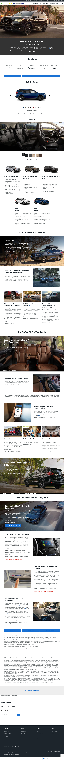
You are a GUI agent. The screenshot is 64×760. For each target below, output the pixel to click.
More (57, 3)
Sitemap (14, 752)
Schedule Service (24, 733)
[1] (49, 48)
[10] (39, 415)
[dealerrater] (18, 746)
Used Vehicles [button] (45, 3)
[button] (62, 3)
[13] (17, 517)
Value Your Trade (39, 735)
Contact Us (54, 735)
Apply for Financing (40, 733)
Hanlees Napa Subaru (57, 751)
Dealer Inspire (17, 754)
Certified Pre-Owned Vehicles (7, 734)
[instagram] (15, 746)
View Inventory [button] (12, 76)
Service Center (23, 731)
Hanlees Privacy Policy (24, 752)
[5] (45, 66)
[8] (26, 251)
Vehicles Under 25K (7, 738)
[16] (19, 605)
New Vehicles (6, 731)
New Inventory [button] (36, 3)
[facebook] (13, 746)
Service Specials (23, 735)
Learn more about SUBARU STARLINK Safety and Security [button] (43, 591)
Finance (38, 731)
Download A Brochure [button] (50, 76)
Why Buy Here (54, 731)
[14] (9, 545)
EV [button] (41, 3)
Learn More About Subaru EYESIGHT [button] (13, 525)
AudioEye (29, 752)
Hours (53, 733)
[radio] (23, 154)
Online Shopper (52, 3)
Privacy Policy (6, 752)
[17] (7, 613)
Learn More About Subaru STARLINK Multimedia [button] (13, 559)
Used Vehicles (6, 736)
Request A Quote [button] (31, 76)
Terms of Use (18, 752)
